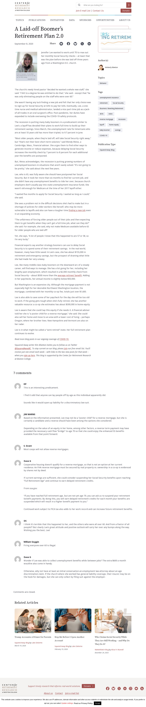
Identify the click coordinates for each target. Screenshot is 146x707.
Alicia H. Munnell (117, 650)
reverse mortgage (106, 119)
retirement (104, 103)
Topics (20, 20)
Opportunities (105, 20)
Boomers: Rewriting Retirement (111, 108)
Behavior (103, 83)
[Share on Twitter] (82, 44)
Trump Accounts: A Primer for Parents (33, 637)
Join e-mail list (72, 693)
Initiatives (57, 20)
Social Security (118, 103)
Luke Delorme (37, 643)
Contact (59, 693)
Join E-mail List (83, 10)
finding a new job (77, 210)
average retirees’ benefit (70, 275)
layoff (102, 125)
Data (72, 20)
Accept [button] (97, 703)
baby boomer (105, 130)
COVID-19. (64, 339)
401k (101, 114)
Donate (126, 10)
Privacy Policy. (87, 703)
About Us (124, 20)
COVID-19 (103, 135)
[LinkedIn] (89, 44)
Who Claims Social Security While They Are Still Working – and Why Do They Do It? (112, 640)
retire (110, 114)
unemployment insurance (109, 97)
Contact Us (98, 10)
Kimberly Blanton (111, 67)
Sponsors (85, 20)
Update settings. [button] (67, 703)
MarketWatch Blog (102, 650)
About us (48, 693)
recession (121, 119)
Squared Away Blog (107, 150)
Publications (37, 20)
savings (117, 130)
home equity (114, 125)
